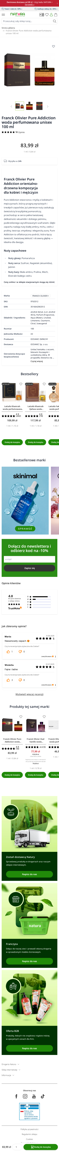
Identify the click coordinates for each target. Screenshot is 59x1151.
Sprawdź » (29, 4)
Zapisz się (29, 568)
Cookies (29, 1139)
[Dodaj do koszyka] (12, 442)
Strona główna (8, 28)
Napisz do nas (29, 874)
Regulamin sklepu (29, 1134)
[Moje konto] (51, 14)
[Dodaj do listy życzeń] (20, 384)
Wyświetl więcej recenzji (29, 694)
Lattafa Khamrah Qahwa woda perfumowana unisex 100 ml (36, 407)
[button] (9, 652)
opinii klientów (14, 600)
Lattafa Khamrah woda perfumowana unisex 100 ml (12, 407)
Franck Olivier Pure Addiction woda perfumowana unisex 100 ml (28, 32)
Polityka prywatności (29, 1129)
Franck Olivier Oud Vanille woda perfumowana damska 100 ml (35, 740)
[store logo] (18, 14)
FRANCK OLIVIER (40, 295)
